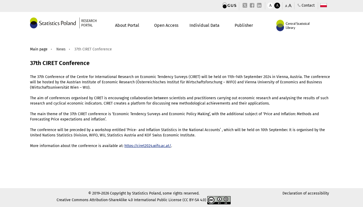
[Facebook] (252, 6)
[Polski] (323, 5)
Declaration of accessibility (305, 193)
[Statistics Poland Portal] (229, 5)
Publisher (244, 25)
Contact (308, 5)
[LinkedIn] (259, 6)
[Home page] (63, 22)
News (61, 49)
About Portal (127, 25)
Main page (39, 49)
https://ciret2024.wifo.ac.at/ (147, 146)
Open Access (166, 25)
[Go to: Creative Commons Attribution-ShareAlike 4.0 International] (219, 200)
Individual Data (204, 25)
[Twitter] (245, 6)
